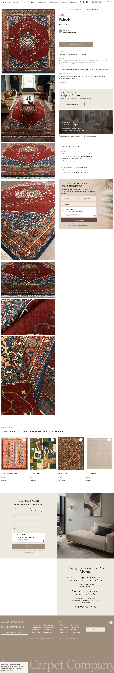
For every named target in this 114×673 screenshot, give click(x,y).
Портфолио (31, 2)
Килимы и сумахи (49, 627)
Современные (48, 625)
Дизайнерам (54, 2)
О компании (64, 2)
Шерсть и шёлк (36, 632)
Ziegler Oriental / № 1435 (9, 473)
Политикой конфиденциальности (79, 225)
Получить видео (79, 220)
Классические (69, 9)
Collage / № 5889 (35, 473)
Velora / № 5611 (91, 473)
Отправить (28, 546)
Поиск (95, 630)
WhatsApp (66, 204)
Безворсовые (48, 632)
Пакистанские (87, 9)
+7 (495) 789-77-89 (95, 2)
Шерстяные (78, 9)
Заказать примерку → (72, 104)
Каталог (15, 2)
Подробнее (9, 671)
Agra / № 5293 (62, 473)
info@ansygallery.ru (12, 626)
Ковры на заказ (42, 2)
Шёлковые (47, 630)
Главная (61, 9)
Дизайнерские (36, 627)
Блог (61, 630)
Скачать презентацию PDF (14, 632)
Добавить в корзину (76, 45)
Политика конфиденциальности (70, 638)
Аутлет (23, 2)
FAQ (61, 625)
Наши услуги (75, 627)
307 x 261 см (64, 39)
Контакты (73, 2)
